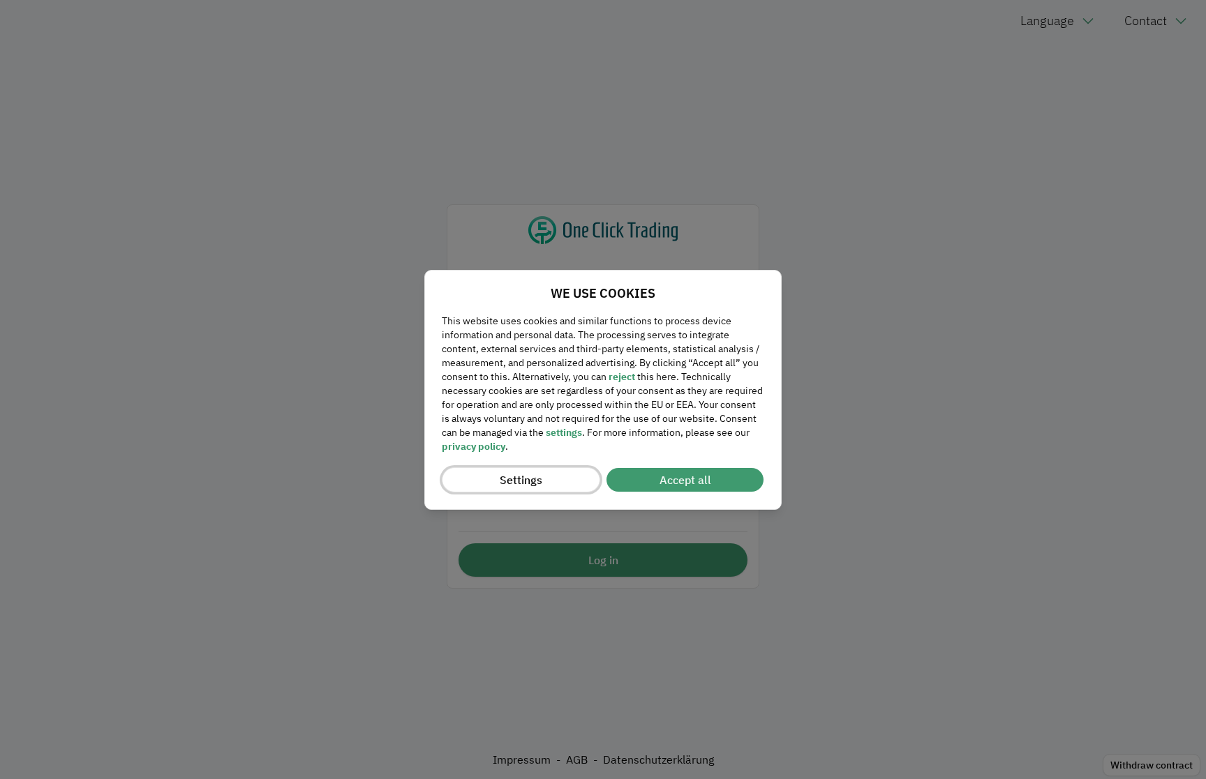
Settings (521, 480)
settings (564, 432)
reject (622, 376)
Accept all (685, 480)
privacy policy (473, 446)
